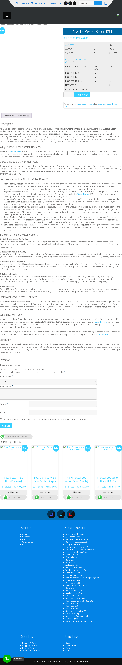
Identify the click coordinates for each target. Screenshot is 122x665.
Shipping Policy (29, 645)
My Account (70, 648)
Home (2, 24)
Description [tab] (9, 115)
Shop (67, 643)
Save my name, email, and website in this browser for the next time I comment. (45, 419)
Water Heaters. (102, 334)
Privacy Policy (28, 648)
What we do (27, 542)
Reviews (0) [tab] (23, 115)
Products (26, 539)
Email (4, 412)
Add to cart (82, 94)
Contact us (27, 544)
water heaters (100, 322)
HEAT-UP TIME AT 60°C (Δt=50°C (75, 61)
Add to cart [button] (13, 492)
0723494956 (24, 3)
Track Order (70, 645)
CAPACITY (69, 45)
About (25, 534)
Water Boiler (83, 194)
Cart (67, 650)
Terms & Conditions (31, 650)
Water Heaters (14, 151)
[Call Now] (7, 659)
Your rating (6, 376)
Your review (6, 386)
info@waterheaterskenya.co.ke (47, 3)
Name (4, 404)
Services (26, 536)
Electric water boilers (16, 24)
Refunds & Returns (30, 643)
